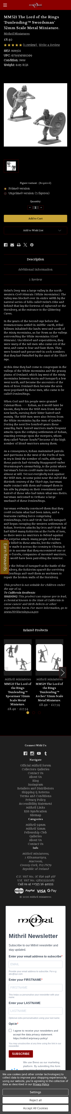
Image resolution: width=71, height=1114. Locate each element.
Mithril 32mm (35, 828)
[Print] (19, 244)
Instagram (35, 784)
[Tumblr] (46, 753)
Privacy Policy (35, 800)
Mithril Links (35, 807)
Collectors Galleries (35, 769)
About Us (35, 777)
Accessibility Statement (35, 803)
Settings (35, 1092)
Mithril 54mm (36, 825)
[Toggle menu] (5, 5)
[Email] (12, 244)
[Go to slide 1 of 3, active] (27, 712)
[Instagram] (32, 753)
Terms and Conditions (35, 796)
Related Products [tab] (35, 630)
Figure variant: (35, 183)
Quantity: (35, 201)
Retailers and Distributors (35, 788)
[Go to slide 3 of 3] (39, 712)
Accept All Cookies (35, 1108)
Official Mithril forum (35, 765)
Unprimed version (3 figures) (29, 193)
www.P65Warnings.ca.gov (21, 611)
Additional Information (36, 269)
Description (35, 259)
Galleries (35, 836)
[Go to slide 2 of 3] (33, 712)
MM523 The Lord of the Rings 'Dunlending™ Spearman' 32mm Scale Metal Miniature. (17, 694)
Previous (4, 672)
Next (62, 672)
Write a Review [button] (49, 45)
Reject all (35, 1100)
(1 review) (30, 45)
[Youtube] (39, 753)
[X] (25, 244)
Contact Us (35, 773)
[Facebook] (5, 244)
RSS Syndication (35, 811)
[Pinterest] (32, 244)
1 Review (35, 279)
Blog (35, 780)
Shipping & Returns (36, 792)
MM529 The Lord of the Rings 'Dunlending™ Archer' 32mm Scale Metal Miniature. (49, 692)
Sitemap (35, 815)
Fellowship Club (35, 832)
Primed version (19, 188)
